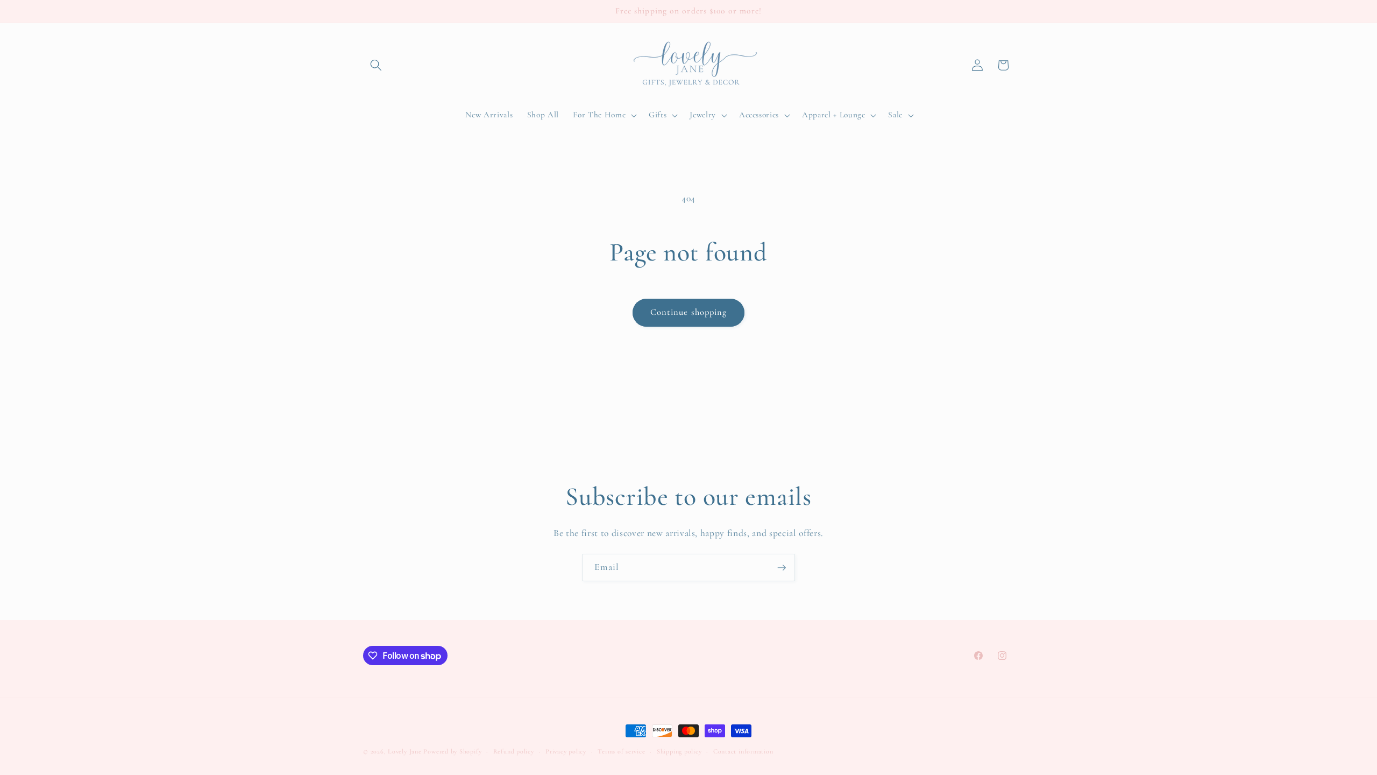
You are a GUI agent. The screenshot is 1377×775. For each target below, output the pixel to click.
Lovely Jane (404, 751)
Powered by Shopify (452, 751)
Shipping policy (679, 751)
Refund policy (513, 751)
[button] (376, 65)
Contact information (743, 751)
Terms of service (621, 751)
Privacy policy (565, 751)
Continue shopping (688, 312)
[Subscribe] (781, 568)
